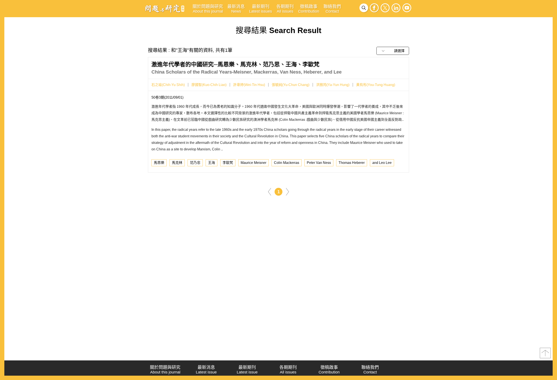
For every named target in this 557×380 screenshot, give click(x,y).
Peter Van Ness (319, 163)
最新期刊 (260, 8)
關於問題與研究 (208, 8)
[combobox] (393, 51)
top (545, 353)
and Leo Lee (382, 163)
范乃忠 (195, 163)
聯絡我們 (332, 8)
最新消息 (236, 8)
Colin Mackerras (286, 163)
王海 (211, 163)
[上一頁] (269, 191)
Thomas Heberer (352, 163)
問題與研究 (164, 8)
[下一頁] (287, 191)
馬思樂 (159, 163)
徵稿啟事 (308, 8)
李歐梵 (228, 163)
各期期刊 (285, 8)
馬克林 (177, 163)
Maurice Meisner (253, 163)
